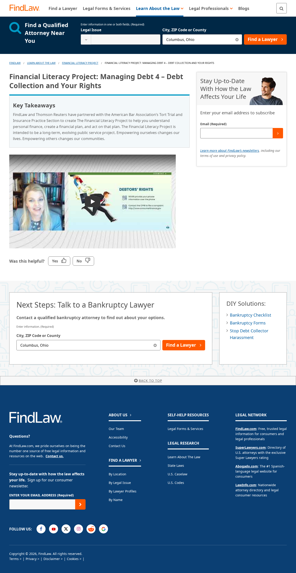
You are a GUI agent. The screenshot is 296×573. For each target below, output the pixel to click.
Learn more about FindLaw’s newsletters (229, 150)
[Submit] (278, 133)
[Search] (281, 8)
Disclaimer (51, 559)
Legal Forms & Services (185, 429)
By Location (117, 474)
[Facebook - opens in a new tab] (41, 528)
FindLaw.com (245, 429)
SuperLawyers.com (250, 447)
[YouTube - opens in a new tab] (53, 528)
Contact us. (55, 456)
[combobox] (120, 39)
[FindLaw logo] (26, 8)
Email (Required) (213, 124)
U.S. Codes (176, 482)
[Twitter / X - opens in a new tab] (66, 528)
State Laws (176, 465)
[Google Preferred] (103, 528)
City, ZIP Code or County (184, 29)
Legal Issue (91, 29)
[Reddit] (91, 528)
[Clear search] (237, 39)
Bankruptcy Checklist (250, 315)
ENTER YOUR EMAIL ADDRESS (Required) (41, 495)
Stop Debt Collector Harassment (249, 334)
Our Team (116, 429)
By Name (116, 500)
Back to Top (150, 380)
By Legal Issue (120, 482)
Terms (14, 559)
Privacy (31, 559)
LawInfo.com (245, 485)
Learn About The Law (41, 63)
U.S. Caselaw (177, 474)
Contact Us (117, 446)
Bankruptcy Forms (248, 323)
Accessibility (118, 437)
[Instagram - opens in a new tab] (78, 528)
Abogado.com (246, 466)
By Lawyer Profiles (122, 491)
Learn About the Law (184, 457)
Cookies (73, 559)
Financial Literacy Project (80, 63)
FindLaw (15, 63)
